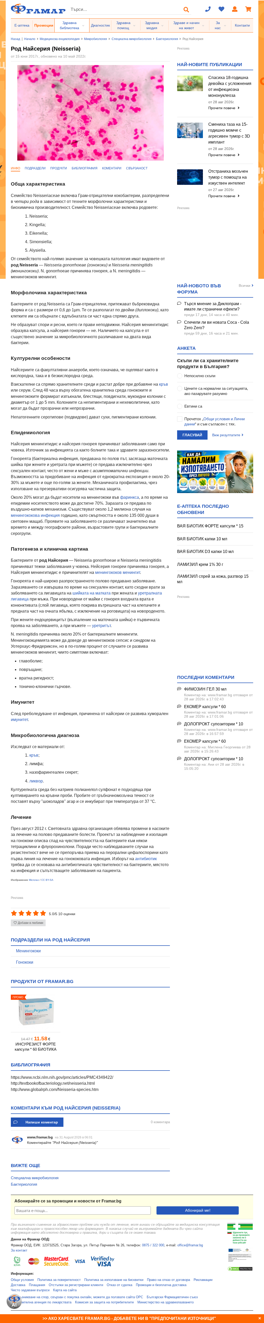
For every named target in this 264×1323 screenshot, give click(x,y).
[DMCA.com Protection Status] (240, 1270)
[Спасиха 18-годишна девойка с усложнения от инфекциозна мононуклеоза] (190, 83)
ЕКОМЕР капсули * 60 (205, 706)
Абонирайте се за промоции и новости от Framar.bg (67, 1201)
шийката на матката (91, 593)
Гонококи (24, 962)
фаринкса (129, 497)
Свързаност (136, 168)
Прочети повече (222, 108)
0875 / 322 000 (153, 1245)
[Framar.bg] (38, 9)
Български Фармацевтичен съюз (172, 1297)
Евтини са (193, 406)
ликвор (36, 781)
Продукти (58, 168)
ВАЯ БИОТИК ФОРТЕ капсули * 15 (210, 526)
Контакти (242, 25)
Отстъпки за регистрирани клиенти (76, 1285)
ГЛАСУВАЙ (192, 435)
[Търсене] (186, 9)
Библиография (84, 168)
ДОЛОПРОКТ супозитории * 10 (213, 724)
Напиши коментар (42, 1122)
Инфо (15, 168)
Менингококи (28, 951)
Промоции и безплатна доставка (161, 1285)
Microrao (34, 879)
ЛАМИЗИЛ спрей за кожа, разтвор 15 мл (213, 579)
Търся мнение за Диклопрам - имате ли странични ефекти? (212, 306)
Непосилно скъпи (199, 376)
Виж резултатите (226, 435)
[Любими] (221, 9)
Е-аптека (21, 25)
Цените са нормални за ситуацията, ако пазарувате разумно (216, 391)
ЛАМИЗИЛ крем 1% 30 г (200, 564)
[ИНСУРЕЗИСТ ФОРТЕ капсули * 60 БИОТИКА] (35, 1011)
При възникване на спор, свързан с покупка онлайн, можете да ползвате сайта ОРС (77, 1297)
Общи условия (22, 1280)
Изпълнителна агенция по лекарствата (41, 1302)
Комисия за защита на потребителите (104, 1302)
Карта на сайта (65, 1290)
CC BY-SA (47, 879)
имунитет (19, 719)
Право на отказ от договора (168, 1280)
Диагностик (100, 25)
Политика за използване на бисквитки (113, 1280)
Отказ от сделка (119, 1285)
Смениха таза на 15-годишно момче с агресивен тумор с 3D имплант (229, 133)
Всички (244, 285)
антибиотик (146, 859)
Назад (15, 39)
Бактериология (167, 39)
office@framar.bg (190, 1245)
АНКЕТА (186, 348)
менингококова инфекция (35, 515)
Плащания (37, 1285)
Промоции (43, 25)
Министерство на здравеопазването (165, 1302)
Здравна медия (152, 25)
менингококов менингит (117, 572)
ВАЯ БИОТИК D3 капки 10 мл (205, 551)
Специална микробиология (132, 39)
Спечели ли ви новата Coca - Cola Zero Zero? (216, 325)
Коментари (111, 168)
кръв (163, 384)
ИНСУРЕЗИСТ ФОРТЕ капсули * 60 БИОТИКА (35, 1046)
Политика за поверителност (59, 1280)
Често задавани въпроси (30, 1290)
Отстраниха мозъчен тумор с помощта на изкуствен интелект (228, 177)
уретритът (101, 625)
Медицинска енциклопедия (60, 39)
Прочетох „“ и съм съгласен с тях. (214, 421)
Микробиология (95, 39)
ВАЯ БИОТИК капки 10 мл (202, 539)
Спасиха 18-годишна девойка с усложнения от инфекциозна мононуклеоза (229, 86)
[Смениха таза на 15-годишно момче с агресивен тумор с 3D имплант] (190, 130)
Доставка (18, 1285)
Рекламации (203, 1280)
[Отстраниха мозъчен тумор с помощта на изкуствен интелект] (190, 177)
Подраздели (35, 168)
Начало (29, 39)
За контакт (19, 1250)
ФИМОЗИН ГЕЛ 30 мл (205, 689)
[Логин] (235, 9)
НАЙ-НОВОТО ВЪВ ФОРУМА (199, 288)
